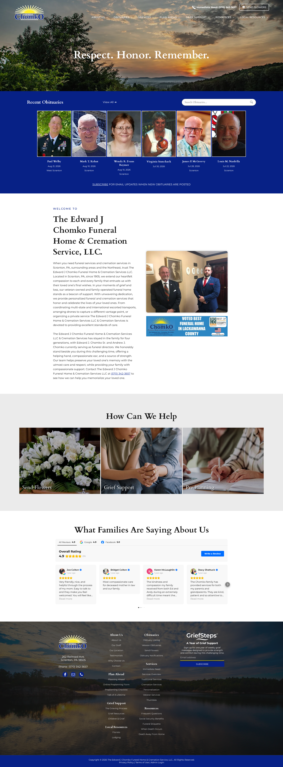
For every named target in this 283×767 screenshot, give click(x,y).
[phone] (81, 675)
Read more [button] (65, 598)
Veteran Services (151, 695)
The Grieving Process (116, 708)
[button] (55, 584)
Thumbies (152, 700)
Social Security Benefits (151, 718)
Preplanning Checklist (116, 689)
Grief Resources (116, 713)
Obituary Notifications (151, 655)
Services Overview (151, 674)
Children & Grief (116, 718)
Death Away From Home (151, 734)
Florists (116, 732)
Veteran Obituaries (151, 645)
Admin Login (157, 762)
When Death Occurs (151, 729)
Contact (116, 666)
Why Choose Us (116, 660)
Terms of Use (142, 762)
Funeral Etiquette (152, 724)
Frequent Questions (151, 713)
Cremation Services (152, 684)
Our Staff (116, 645)
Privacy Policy (126, 762)
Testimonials (116, 655)
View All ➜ (110, 102)
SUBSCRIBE (100, 184)
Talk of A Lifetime (116, 695)
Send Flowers (151, 650)
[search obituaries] (252, 102)
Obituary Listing (151, 640)
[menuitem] (100, 17)
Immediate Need (151, 669)
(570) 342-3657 (120, 373)
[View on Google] (62, 571)
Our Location (116, 650)
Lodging (116, 737)
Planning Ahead (116, 679)
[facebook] (65, 675)
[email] (73, 675)
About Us (116, 640)
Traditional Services (152, 679)
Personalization (151, 689)
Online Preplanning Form (116, 684)
